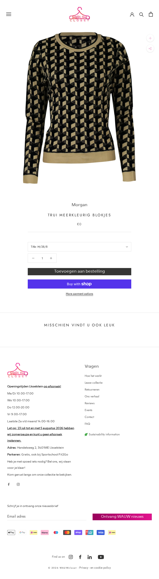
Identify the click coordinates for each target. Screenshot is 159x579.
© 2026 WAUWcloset (63, 567)
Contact (89, 417)
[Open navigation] (8, 14)
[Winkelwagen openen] (151, 14)
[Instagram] (18, 484)
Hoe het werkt (93, 376)
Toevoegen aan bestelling (79, 271)
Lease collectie (93, 383)
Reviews (90, 403)
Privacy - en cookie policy (95, 568)
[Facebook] (8, 484)
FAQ (87, 424)
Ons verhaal (92, 396)
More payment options (79, 293)
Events (88, 410)
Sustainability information (104, 434)
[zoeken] (141, 14)
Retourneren (92, 389)
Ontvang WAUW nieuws (122, 516)
